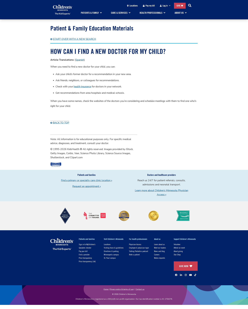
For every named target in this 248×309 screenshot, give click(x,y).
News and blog (159, 251)
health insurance (82, 86)
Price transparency (85, 258)
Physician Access (135, 244)
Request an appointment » (86, 186)
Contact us (139, 289)
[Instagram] (186, 275)
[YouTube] (190, 275)
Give (178, 5)
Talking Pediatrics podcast (138, 251)
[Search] (189, 5)
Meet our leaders (160, 247)
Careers (156, 254)
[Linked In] (181, 275)
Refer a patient (134, 254)
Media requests (159, 258)
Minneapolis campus (111, 254)
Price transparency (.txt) (87, 261)
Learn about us (159, 244)
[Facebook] (176, 275)
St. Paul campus (110, 258)
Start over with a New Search (74, 39)
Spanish (80, 60)
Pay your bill (83, 251)
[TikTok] (195, 275)
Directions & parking (111, 251)
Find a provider (84, 254)
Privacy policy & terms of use (122, 289)
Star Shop (177, 254)
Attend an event (179, 247)
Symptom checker (85, 247)
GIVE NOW (183, 266)
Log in (165, 5)
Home (106, 289)
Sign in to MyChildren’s (87, 244)
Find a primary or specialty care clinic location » (86, 180)
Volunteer (177, 244)
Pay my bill (150, 5)
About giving (178, 251)
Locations (134, 5)
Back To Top (61, 122)
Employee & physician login (139, 247)
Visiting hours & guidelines (113, 247)
